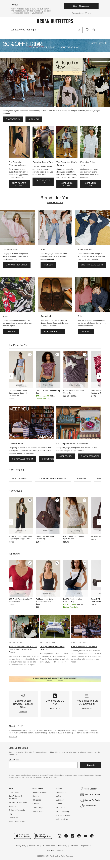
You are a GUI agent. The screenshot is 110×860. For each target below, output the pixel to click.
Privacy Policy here (22, 777)
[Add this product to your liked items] (30, 354)
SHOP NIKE (86, 331)
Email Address (15, 760)
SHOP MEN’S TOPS (90, 184)
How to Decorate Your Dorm (84, 646)
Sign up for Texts (92, 800)
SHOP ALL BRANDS (55, 203)
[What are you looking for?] (79, 30)
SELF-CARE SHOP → (20, 479)
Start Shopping (81, 6)
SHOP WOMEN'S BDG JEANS (43, 47)
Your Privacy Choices (55, 851)
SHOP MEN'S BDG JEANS (68, 47)
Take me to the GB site (81, 13)
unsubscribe (43, 777)
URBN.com (74, 846)
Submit (91, 765)
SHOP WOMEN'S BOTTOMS (19, 184)
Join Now (23, 712)
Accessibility (62, 846)
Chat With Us (90, 806)
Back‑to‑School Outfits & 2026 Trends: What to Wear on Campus (23, 649)
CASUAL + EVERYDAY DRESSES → (53, 479)
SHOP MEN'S (34, 119)
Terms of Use (34, 846)
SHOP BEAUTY (65, 456)
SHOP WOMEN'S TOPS (43, 181)
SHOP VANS (11, 331)
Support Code (86, 846)
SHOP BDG (48, 265)
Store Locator (91, 789)
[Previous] (11, 376)
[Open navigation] (100, 30)
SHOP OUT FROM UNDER (17, 265)
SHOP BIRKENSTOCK (53, 331)
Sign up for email (92, 794)
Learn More (55, 708)
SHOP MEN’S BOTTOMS (66, 184)
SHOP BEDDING (48, 459)
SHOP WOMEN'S (13, 119)
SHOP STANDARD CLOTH (92, 265)
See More (13, 737)
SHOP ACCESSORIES (90, 456)
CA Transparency (48, 846)
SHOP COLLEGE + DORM (22, 459)
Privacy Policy (21, 846)
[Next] (98, 376)
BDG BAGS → (82, 479)
